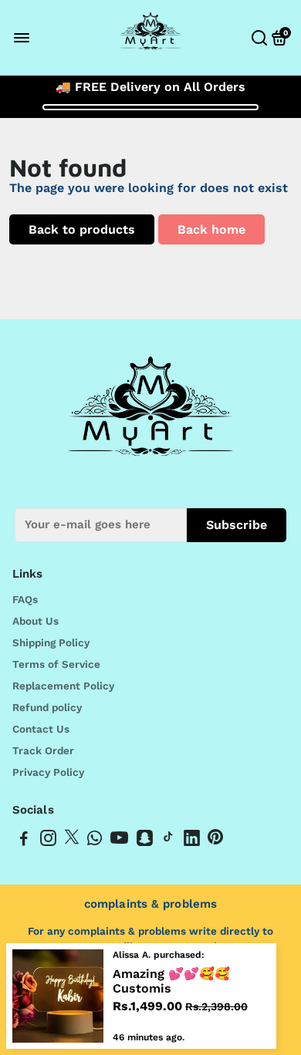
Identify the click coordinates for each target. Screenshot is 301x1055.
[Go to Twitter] (71, 841)
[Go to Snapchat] (144, 841)
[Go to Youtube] (119, 841)
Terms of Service (56, 664)
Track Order (43, 750)
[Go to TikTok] (168, 841)
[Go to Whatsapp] (94, 841)
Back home (211, 229)
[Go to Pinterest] (215, 841)
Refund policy (47, 707)
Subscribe (236, 524)
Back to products (82, 229)
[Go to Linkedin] (191, 841)
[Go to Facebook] (23, 841)
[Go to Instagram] (48, 841)
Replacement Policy (63, 685)
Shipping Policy (51, 642)
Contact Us (40, 729)
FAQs (25, 599)
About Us (35, 621)
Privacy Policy (48, 772)
